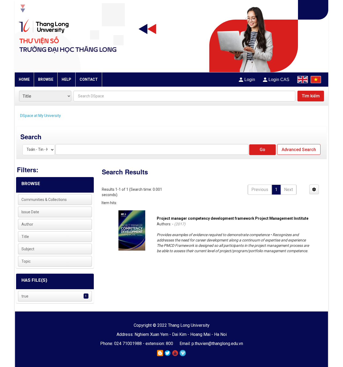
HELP (66, 79)
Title (25, 236)
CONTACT (89, 79)
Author (27, 224)
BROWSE (45, 79)
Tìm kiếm (311, 95)
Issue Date (30, 212)
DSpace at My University (40, 115)
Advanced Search (299, 149)
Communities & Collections (44, 199)
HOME (24, 79)
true (24, 296)
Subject (27, 249)
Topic (26, 261)
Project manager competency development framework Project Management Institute (232, 218)
